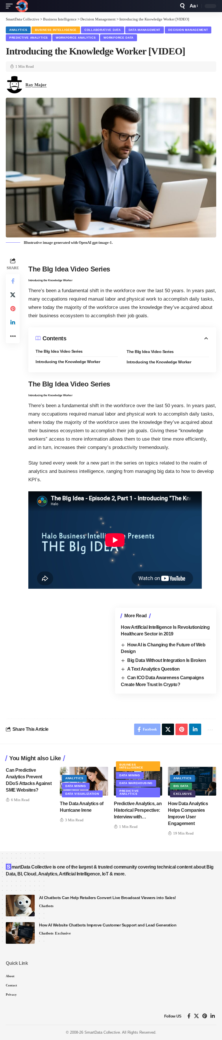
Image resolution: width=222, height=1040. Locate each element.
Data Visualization (82, 793)
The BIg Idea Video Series (59, 351)
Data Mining (75, 786)
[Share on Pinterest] (13, 309)
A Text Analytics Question (153, 669)
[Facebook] (189, 1016)
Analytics (18, 29)
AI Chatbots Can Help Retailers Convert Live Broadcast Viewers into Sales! (107, 897)
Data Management (145, 29)
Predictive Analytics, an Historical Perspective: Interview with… (138, 810)
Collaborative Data (102, 29)
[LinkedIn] (212, 1016)
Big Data (180, 786)
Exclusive (182, 793)
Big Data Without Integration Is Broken (166, 660)
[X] (196, 1016)
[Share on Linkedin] (13, 322)
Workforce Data (118, 37)
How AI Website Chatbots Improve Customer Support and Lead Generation (107, 925)
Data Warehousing (136, 783)
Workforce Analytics (76, 37)
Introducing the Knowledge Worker (69, 361)
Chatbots (46, 906)
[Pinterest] (204, 1016)
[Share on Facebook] (13, 281)
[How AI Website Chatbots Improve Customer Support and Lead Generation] (20, 933)
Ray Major (36, 84)
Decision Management (188, 29)
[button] (11, 6)
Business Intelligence (56, 29)
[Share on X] (13, 295)
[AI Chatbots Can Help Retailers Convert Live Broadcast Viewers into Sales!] (20, 905)
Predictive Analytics (28, 37)
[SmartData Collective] (22, 6)
